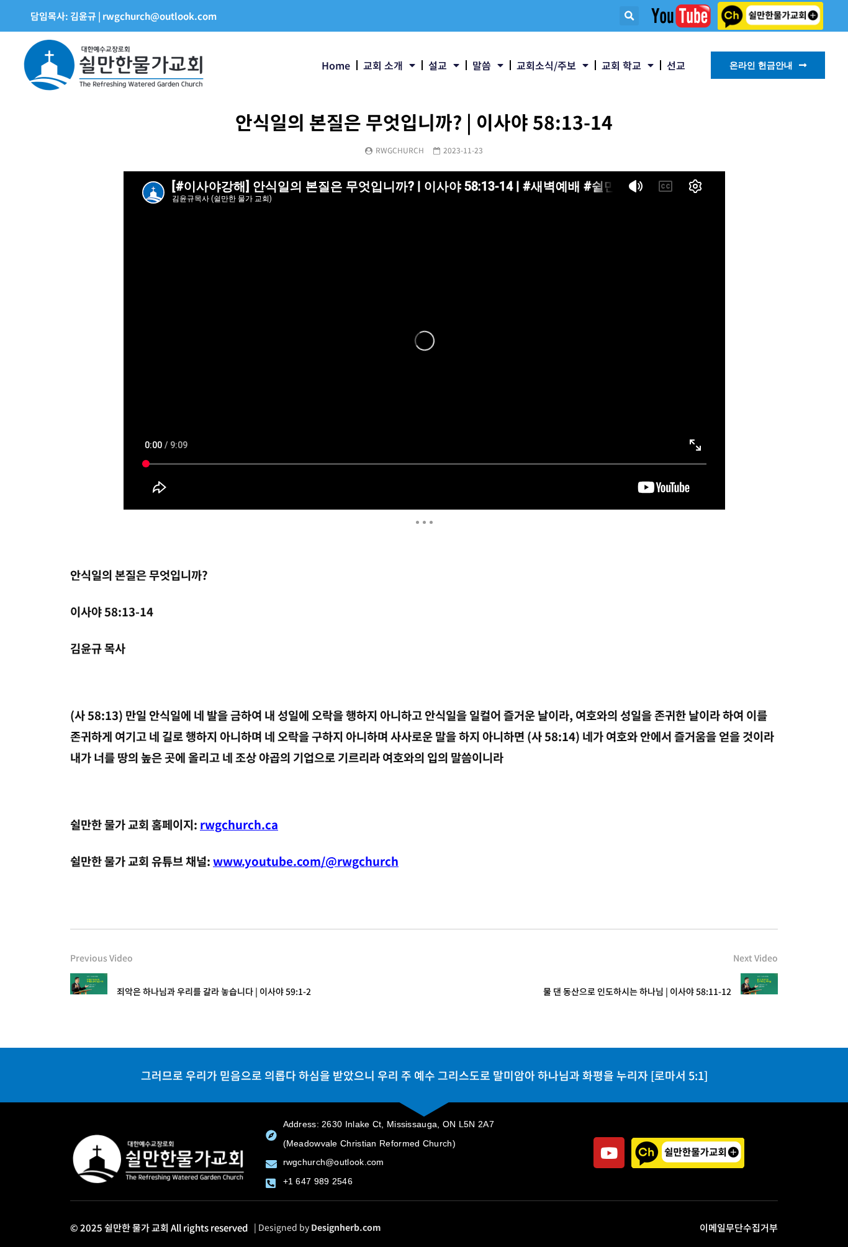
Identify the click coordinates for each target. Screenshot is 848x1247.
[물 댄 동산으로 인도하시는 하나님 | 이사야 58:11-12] (759, 992)
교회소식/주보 (546, 65)
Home (336, 65)
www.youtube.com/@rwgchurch (306, 860)
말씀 (481, 65)
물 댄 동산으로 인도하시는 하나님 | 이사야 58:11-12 (637, 991)
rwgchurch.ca (239, 824)
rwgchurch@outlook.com (159, 15)
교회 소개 (383, 65)
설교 (437, 65)
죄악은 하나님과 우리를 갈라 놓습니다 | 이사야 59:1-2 (214, 991)
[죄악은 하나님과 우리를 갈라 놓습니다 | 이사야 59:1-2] (88, 992)
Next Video (755, 958)
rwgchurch (400, 150)
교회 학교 (621, 65)
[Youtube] (609, 1152)
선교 (676, 65)
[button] (629, 15)
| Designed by (317, 1227)
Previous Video (101, 958)
